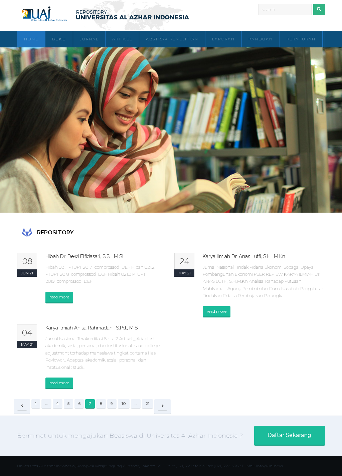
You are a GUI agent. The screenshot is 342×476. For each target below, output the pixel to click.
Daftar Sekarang (289, 435)
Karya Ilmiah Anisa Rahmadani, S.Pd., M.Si (92, 328)
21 (149, 404)
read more (59, 296)
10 (126, 404)
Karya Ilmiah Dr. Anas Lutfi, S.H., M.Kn (244, 256)
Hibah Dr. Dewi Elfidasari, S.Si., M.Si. (84, 256)
